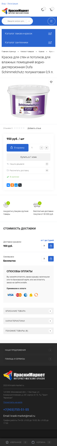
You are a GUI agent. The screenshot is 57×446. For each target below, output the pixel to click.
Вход (4, 3)
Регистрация (13, 3)
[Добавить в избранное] (51, 82)
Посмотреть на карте (12, 402)
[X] (20, 185)
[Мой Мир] (16, 185)
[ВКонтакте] (8, 185)
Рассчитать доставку (19, 170)
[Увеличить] (28, 101)
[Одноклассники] (12, 185)
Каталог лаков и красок (18, 33)
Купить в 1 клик (28, 157)
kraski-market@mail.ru (23, 415)
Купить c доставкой (51, 246)
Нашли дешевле (17, 164)
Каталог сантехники (16, 42)
